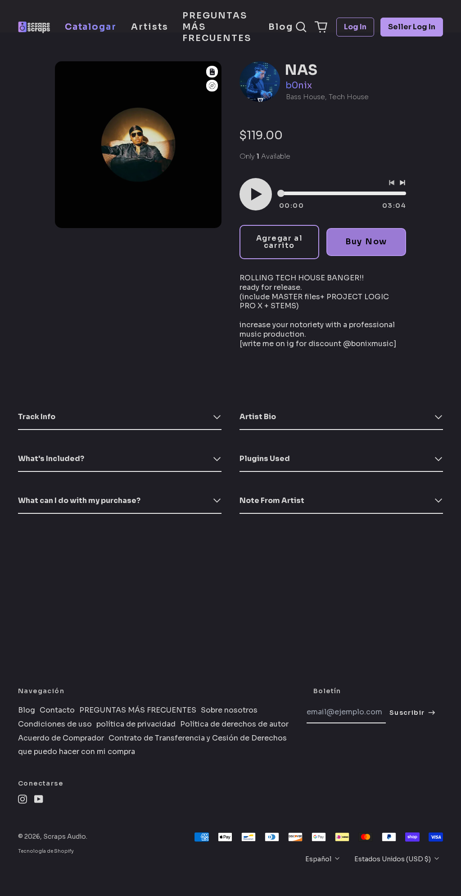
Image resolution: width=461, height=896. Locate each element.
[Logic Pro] (212, 86)
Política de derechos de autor (234, 724)
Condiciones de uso (55, 724)
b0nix (298, 85)
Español (319, 859)
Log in (355, 27)
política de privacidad (136, 724)
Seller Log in (411, 27)
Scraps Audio (64, 836)
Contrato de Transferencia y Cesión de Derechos (197, 738)
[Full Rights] (212, 72)
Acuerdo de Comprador (61, 738)
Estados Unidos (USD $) (393, 859)
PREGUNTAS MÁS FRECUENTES (216, 27)
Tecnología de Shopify (46, 851)
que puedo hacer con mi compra (76, 751)
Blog (280, 26)
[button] (301, 27)
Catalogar (91, 26)
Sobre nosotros (229, 710)
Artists (149, 26)
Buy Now (366, 242)
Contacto (57, 710)
